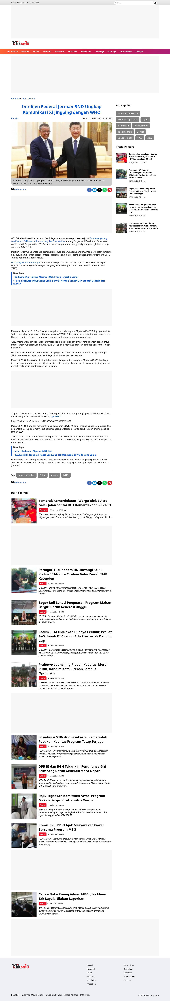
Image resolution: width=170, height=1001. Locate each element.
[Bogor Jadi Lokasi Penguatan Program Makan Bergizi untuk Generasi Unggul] (121, 192)
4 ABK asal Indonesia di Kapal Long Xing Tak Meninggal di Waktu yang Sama (55, 454)
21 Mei (140, 131)
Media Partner (71, 994)
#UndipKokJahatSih (127, 119)
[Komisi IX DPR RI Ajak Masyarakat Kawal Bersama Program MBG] (24, 835)
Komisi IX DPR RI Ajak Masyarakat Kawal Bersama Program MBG (71, 827)
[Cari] (154, 3)
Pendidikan (86, 51)
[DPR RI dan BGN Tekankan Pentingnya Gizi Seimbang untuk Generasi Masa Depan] (24, 776)
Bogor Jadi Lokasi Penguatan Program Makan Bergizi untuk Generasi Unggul (142, 191)
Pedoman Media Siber (32, 994)
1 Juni (145, 119)
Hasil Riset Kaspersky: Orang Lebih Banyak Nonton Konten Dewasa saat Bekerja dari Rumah (59, 282)
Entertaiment (126, 51)
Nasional (25, 51)
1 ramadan (123, 125)
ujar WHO (55, 416)
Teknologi (99, 51)
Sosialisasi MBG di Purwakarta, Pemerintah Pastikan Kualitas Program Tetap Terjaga (73, 739)
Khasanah (72, 51)
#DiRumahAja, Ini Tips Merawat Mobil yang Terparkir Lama (46, 276)
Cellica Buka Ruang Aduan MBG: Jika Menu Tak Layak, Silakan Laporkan (72, 896)
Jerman (54, 475)
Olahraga (111, 51)
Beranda (15, 98)
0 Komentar (20, 189)
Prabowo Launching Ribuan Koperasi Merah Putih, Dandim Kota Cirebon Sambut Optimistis (143, 226)
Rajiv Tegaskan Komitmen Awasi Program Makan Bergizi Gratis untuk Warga (72, 797)
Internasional (28, 98)
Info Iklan (85, 994)
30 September (125, 137)
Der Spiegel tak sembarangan (26, 262)
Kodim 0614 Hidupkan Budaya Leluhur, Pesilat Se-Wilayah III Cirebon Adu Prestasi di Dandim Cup (143, 208)
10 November (141, 125)
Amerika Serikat (26, 475)
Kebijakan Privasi (53, 994)
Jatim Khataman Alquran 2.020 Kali (33, 451)
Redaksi (15, 118)
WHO (66, 475)
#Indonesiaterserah (128, 113)
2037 (149, 137)
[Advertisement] (85, 23)
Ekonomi (47, 51)
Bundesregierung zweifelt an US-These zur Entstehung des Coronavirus (59, 240)
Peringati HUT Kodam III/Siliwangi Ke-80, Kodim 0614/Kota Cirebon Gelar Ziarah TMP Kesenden (143, 174)
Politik (36, 51)
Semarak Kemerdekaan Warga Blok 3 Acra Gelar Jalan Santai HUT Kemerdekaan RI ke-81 (143, 156)
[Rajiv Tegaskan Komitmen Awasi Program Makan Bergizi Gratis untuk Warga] (24, 806)
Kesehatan (59, 51)
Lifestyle (139, 51)
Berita (42, 583)
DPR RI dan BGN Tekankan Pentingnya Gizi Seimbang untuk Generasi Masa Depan (72, 768)
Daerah (14, 51)
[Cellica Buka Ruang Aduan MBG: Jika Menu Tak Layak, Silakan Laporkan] (24, 904)
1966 (139, 137)
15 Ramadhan (125, 131)
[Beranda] (8, 51)
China (42, 475)
